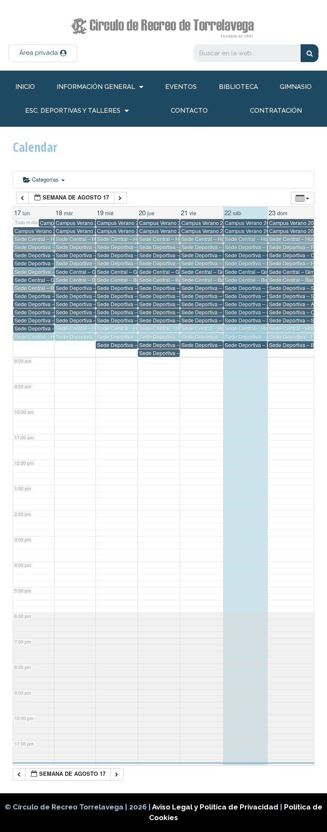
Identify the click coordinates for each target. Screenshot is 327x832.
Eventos (181, 87)
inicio (25, 87)
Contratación (276, 110)
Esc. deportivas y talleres (72, 110)
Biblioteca (238, 87)
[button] (43, 53)
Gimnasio (296, 87)
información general (96, 87)
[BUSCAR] (309, 53)
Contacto (189, 110)
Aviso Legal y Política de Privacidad (216, 807)
